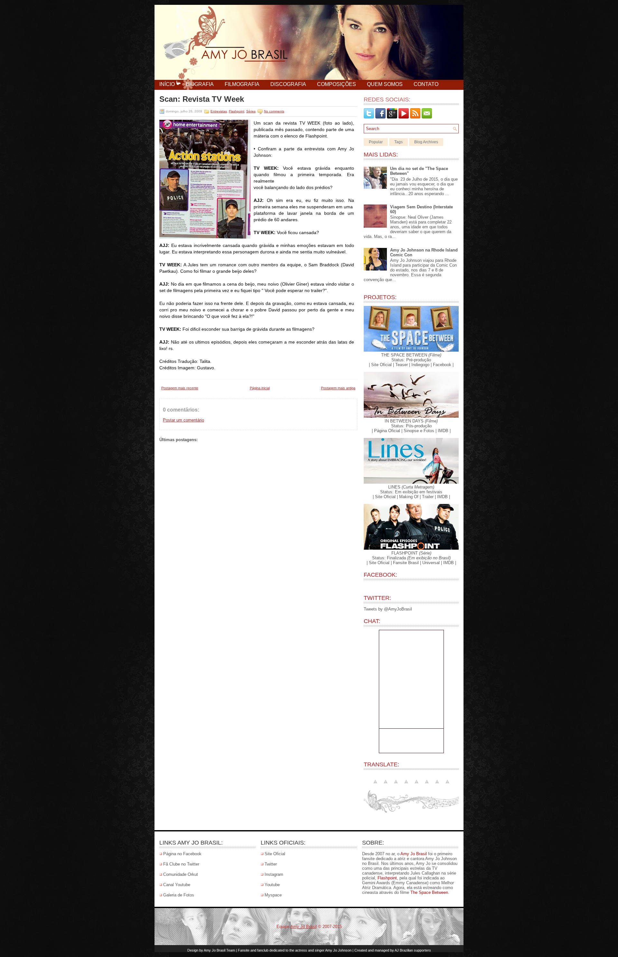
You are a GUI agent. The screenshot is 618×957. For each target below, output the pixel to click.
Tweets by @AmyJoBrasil (388, 609)
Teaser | (402, 364)
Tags (398, 142)
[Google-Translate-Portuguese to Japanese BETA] (427, 785)
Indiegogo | (421, 364)
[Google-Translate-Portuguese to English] (375, 785)
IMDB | (444, 430)
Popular (376, 142)
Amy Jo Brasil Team (219, 950)
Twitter (271, 864)
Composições (336, 84)
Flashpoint (236, 111)
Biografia (200, 84)
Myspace (273, 895)
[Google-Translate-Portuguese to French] (396, 785)
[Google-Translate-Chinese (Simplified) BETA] (385, 785)
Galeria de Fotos (178, 895)
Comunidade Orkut (180, 874)
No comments (274, 111)
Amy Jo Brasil (413, 853)
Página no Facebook (182, 853)
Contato (426, 84)
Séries (251, 111)
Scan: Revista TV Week (201, 99)
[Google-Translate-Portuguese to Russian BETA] (437, 785)
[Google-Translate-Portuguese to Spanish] (447, 785)
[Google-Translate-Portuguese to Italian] (416, 785)
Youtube (272, 884)
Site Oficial (275, 853)
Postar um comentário (183, 420)
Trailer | (429, 496)
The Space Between (429, 892)
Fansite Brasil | (407, 562)
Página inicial (260, 388)
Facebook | (443, 364)
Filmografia (242, 84)
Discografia (288, 84)
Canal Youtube (176, 884)
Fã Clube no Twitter (181, 864)
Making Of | (410, 496)
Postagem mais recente (179, 388)
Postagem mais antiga (338, 388)
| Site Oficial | (381, 364)
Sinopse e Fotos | (420, 430)
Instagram (274, 874)
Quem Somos (385, 84)
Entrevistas (219, 111)
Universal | (432, 562)
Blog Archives (426, 142)
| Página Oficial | (387, 430)
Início (167, 84)
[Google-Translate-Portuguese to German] (406, 785)
